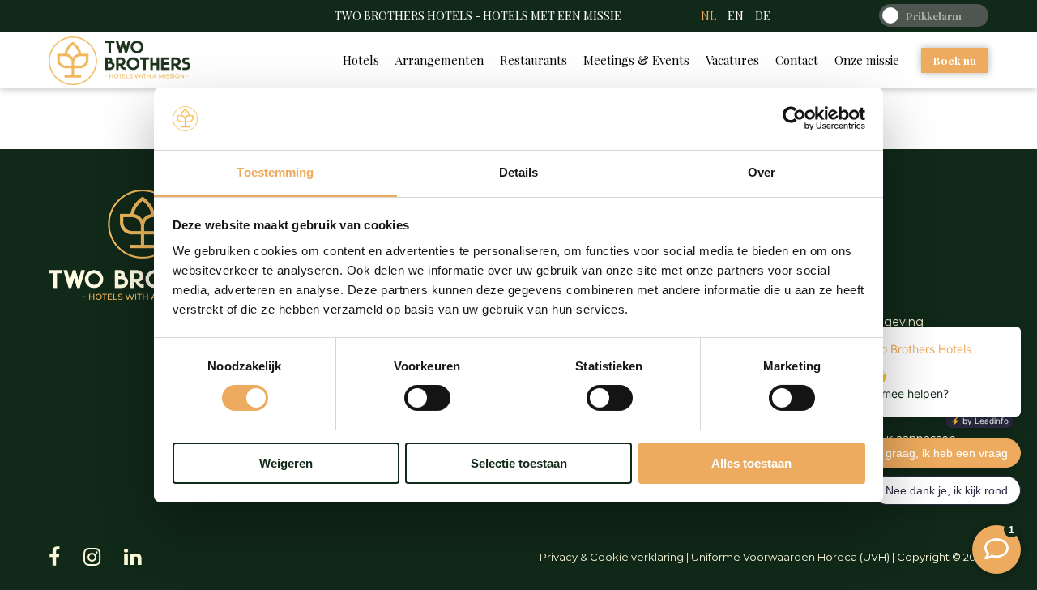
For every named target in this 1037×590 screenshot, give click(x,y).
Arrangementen (439, 60)
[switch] (427, 398)
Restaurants (533, 60)
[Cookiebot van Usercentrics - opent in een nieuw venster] (794, 118)
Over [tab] (761, 172)
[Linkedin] (132, 557)
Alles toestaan (751, 463)
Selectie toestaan (519, 463)
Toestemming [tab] (275, 172)
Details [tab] (519, 172)
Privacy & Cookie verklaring (612, 556)
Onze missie (866, 60)
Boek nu (954, 60)
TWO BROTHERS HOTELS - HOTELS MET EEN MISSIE (478, 16)
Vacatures (732, 60)
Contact (796, 60)
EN (736, 16)
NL (708, 16)
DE (762, 16)
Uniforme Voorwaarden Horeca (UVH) (790, 556)
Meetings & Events (636, 60)
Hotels (361, 60)
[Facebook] (54, 557)
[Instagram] (91, 557)
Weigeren (286, 463)
